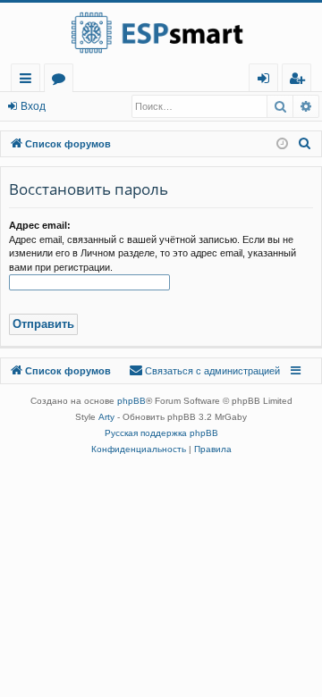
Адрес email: (40, 225)
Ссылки (29, 81)
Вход (33, 106)
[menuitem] (296, 78)
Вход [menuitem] (267, 81)
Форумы (62, 81)
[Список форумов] (161, 33)
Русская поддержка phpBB (161, 433)
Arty (106, 417)
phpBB (131, 401)
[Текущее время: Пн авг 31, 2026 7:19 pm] (282, 144)
